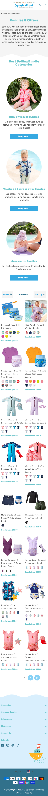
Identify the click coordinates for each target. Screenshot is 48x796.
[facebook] (2, 745)
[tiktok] (18, 745)
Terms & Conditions (35, 790)
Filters (6, 294)
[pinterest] (12, 745)
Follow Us (5, 740)
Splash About (6, 719)
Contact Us (6, 733)
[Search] (40, 5)
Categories (6, 705)
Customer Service (9, 712)
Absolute (28, 793)
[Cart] (45, 5)
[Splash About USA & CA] (24, 5)
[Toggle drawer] (2, 5)
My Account (6, 726)
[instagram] (7, 745)
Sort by (38, 294)
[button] (11, 677)
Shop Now (23, 136)
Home (3, 14)
